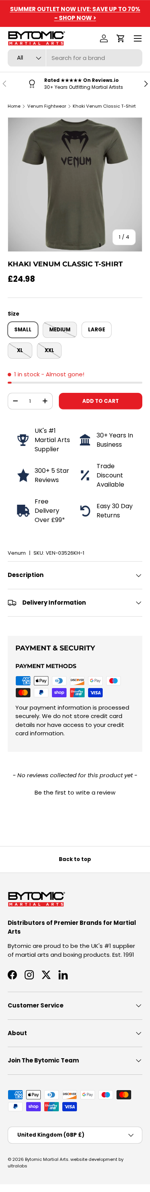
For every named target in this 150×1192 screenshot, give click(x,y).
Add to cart (100, 401)
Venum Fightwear (46, 106)
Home (14, 106)
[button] (120, 38)
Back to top (75, 859)
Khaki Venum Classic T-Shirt (104, 106)
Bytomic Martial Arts (46, 1159)
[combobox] (75, 57)
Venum (17, 553)
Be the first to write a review (75, 792)
